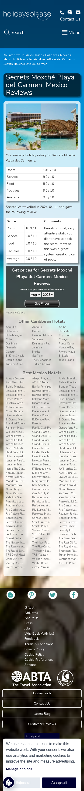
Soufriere (37, 356)
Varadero (37, 339)
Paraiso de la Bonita (44, 501)
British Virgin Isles (16, 335)
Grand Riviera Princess (45, 444)
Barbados (37, 331)
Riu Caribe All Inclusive (19, 510)
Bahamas (12, 331)
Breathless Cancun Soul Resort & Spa (54, 403)
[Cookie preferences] (8, 782)
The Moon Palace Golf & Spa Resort (53, 542)
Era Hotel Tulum (15, 423)
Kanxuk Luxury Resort (19, 473)
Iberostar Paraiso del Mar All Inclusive (54, 460)
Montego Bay (66, 347)
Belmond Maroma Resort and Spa (51, 399)
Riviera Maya (67, 352)
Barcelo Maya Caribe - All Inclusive (53, 391)
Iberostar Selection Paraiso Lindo (24, 464)
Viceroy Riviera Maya (18, 563)
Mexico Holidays (14, 59)
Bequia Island (14, 360)
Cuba (9, 339)
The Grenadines (41, 360)
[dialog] (42, 765)
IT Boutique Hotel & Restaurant (50, 469)
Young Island (66, 360)
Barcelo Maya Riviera (45, 395)
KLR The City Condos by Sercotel (51, 473)
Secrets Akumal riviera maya (23, 522)
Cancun (10, 352)
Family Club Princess (44, 428)
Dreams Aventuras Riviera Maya (51, 411)
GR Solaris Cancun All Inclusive (25, 432)
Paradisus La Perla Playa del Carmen (28, 501)
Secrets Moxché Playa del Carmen (50, 59)
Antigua (37, 327)
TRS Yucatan (40, 555)
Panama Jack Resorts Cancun (50, 497)
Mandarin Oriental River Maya (24, 481)
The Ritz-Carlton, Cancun (47, 546)
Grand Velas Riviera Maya (21, 448)
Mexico (64, 55)
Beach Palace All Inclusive (21, 399)
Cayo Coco (65, 335)
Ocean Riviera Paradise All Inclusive (53, 489)
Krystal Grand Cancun (19, 477)
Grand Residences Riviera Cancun (26, 444)
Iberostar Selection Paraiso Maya (51, 464)
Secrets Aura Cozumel (45, 522)
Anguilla (11, 327)
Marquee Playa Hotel (18, 485)
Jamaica (37, 347)
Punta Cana (66, 343)
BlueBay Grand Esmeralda (22, 403)
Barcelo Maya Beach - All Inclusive (26, 391)
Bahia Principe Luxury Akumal (24, 387)
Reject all (23, 782)
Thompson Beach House (46, 551)
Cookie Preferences (38, 659)
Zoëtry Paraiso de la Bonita (21, 567)
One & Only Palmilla (44, 493)
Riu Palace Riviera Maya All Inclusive (28, 514)
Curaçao (64, 339)
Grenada (11, 347)
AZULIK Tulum (40, 382)
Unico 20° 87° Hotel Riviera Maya (25, 559)
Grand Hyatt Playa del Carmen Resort (28, 436)
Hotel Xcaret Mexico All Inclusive (51, 456)
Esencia (36, 423)
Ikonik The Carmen (17, 469)
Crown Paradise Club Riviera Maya (27, 411)
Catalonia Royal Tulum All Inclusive (27, 407)
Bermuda (64, 331)
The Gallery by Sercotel (19, 542)
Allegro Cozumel (15, 378)
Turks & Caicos (41, 364)
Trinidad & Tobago (16, 364)
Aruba (62, 327)
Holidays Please (31, 55)
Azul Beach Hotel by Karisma (23, 382)
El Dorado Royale (42, 419)
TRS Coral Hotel (15, 555)
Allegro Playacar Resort (46, 378)
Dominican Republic (44, 343)
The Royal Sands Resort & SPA (24, 551)
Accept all (59, 782)
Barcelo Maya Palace (18, 395)
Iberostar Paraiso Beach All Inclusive (27, 460)
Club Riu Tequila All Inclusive (49, 407)
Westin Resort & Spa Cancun (49, 563)
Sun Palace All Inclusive (46, 534)
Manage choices (19, 769)
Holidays (51, 55)
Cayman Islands (42, 335)
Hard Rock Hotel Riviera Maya (24, 452)
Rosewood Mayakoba (44, 514)
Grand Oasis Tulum (44, 436)
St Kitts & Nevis (15, 356)
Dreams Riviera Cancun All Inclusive (54, 415)
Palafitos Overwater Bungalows (24, 497)
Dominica (11, 343)
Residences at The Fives (46, 505)
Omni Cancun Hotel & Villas (22, 493)
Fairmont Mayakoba (18, 428)
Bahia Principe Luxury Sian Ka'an (52, 387)
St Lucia (64, 356)
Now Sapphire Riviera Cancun (50, 485)
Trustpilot (33, 736)
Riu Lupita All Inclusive (46, 510)
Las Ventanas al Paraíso (46, 477)
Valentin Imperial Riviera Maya (50, 559)
